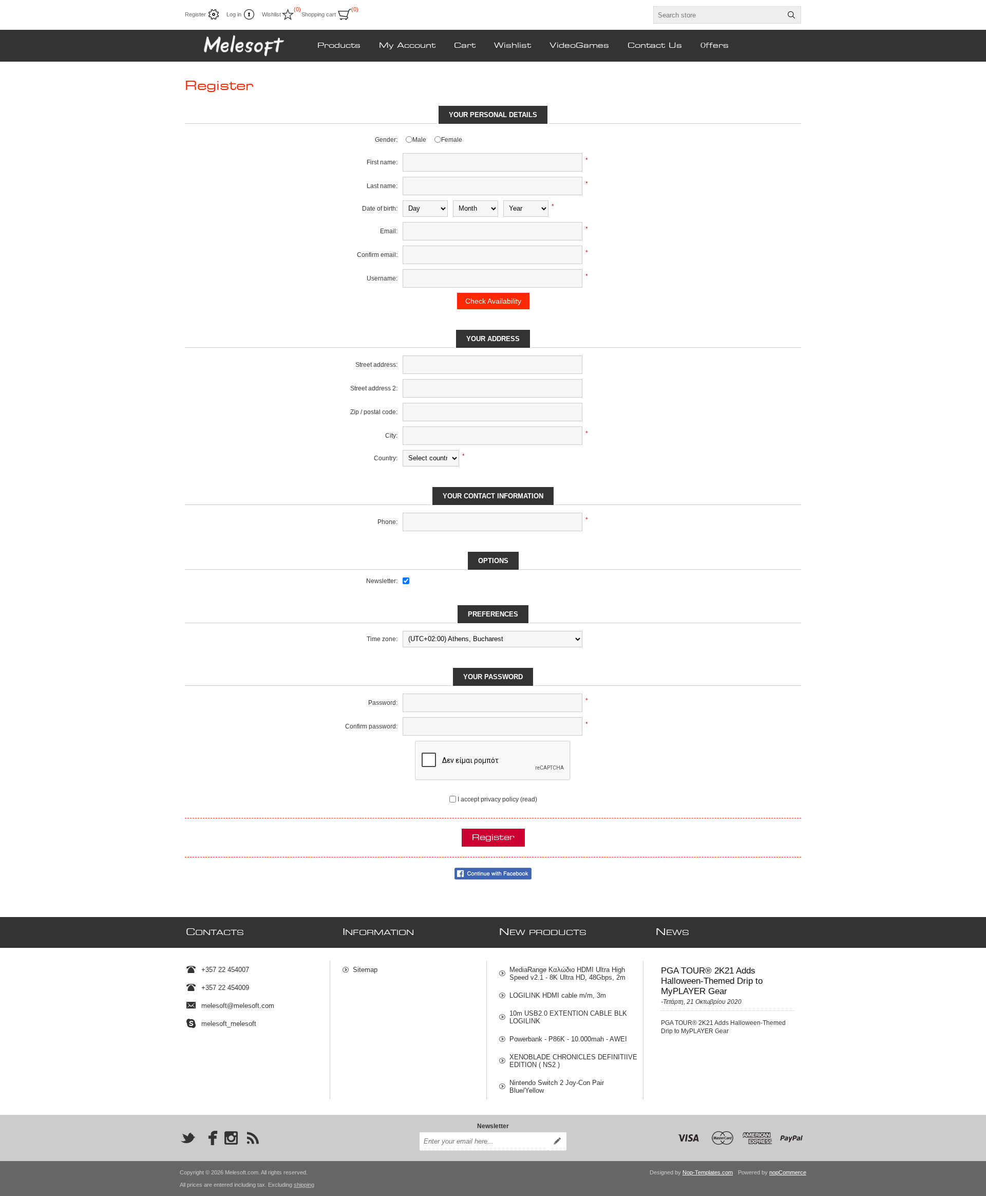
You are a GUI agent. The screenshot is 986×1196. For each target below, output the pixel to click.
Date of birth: (379, 208)
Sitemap (365, 970)
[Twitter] (188, 1138)
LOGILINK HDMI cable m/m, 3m (557, 995)
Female (451, 139)
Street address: (376, 364)
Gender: (386, 139)
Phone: (387, 522)
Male (419, 139)
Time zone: (382, 639)
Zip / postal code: (373, 412)
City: (391, 435)
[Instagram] (231, 1138)
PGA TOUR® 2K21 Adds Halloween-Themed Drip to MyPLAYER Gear (712, 981)
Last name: (382, 186)
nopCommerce (787, 1172)
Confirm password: (371, 726)
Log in (233, 14)
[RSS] (252, 1138)
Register (195, 14)
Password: (382, 702)
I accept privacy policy (488, 799)
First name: (382, 162)
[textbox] (718, 15)
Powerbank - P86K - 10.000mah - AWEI (568, 1039)
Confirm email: (377, 254)
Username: (382, 278)
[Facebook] (209, 1138)
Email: (388, 231)
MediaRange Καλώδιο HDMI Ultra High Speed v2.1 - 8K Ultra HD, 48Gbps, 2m (567, 973)
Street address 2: (373, 388)
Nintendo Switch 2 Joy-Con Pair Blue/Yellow (556, 1086)
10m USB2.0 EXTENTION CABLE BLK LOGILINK (568, 1017)
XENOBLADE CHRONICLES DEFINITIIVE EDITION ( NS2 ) (573, 1061)
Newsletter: (381, 581)
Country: (385, 458)
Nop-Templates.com (707, 1172)
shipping (304, 1185)
